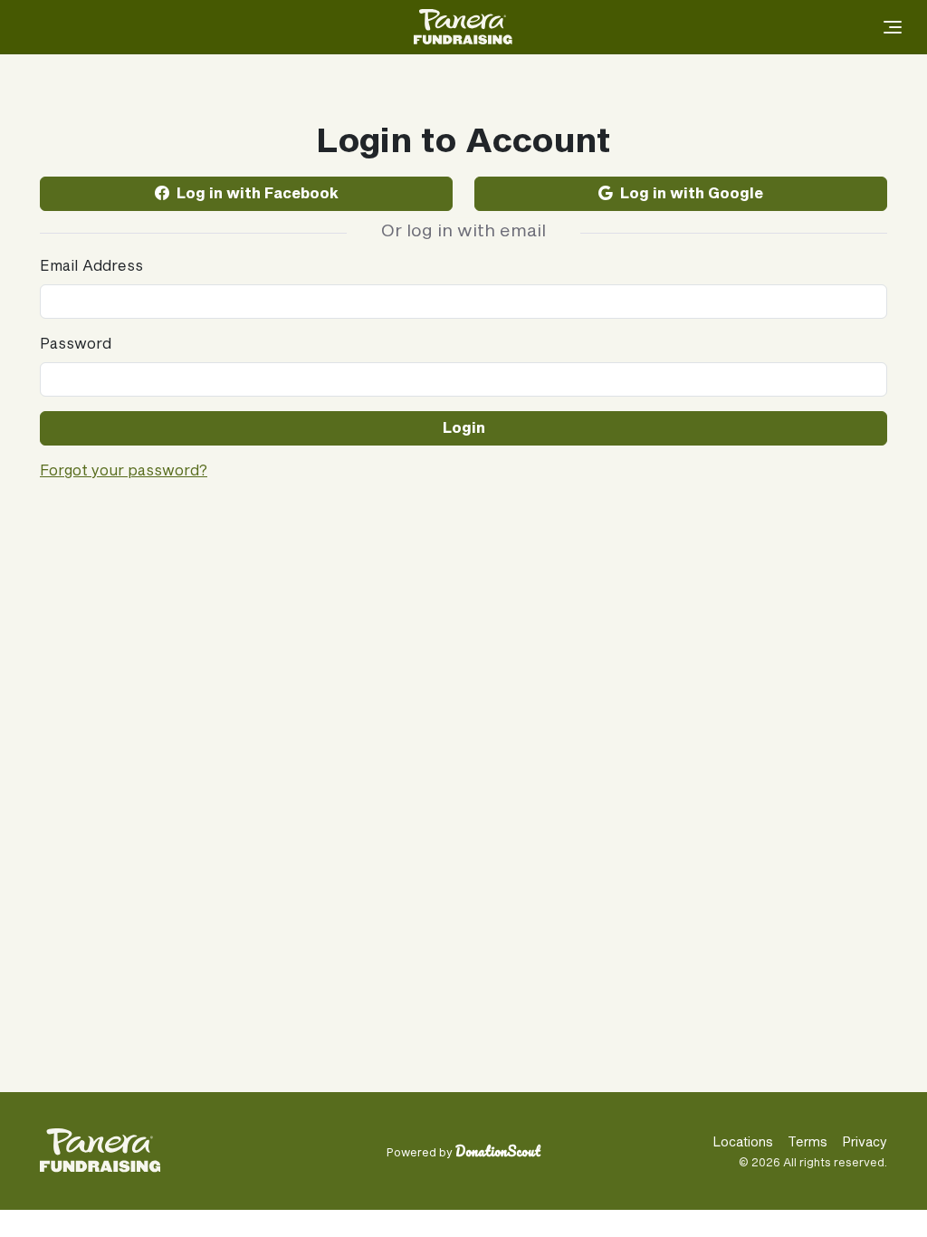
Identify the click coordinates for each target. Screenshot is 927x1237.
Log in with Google (691, 194)
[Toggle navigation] (891, 27)
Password (75, 344)
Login (464, 428)
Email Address (91, 266)
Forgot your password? (123, 471)
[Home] (463, 27)
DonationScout (497, 1151)
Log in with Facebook (258, 194)
